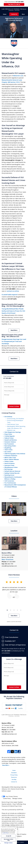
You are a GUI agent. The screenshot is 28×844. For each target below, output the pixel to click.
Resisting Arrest (9, 475)
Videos (14, 496)
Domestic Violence (10, 442)
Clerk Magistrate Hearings (12, 432)
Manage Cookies (17, 798)
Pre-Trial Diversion (10, 483)
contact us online (13, 291)
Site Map (14, 779)
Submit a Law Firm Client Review (14, 621)
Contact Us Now (14, 406)
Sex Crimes (7, 451)
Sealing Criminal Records (11, 473)
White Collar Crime (10, 457)
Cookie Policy (7, 798)
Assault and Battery (10, 440)
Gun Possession (9, 444)
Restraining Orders (10, 446)
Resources (14, 777)
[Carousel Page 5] (20, 610)
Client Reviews (14, 575)
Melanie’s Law (18, 76)
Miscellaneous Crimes (11, 467)
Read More (14, 330)
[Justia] (19, 751)
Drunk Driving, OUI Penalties (15, 418)
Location (14, 530)
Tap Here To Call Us (14, 4)
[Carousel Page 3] (14, 610)
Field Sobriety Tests (13, 424)
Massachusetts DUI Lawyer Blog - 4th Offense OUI (12, 336)
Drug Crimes (8, 434)
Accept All (8, 836)
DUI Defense (8, 416)
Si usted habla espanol (10, 294)
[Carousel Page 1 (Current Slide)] (7, 610)
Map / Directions (7, 559)
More (23, 14)
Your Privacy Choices (12, 796)
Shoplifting (7, 448)
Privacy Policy (14, 775)
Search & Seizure (9, 463)
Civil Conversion (9, 481)
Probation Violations (10, 455)
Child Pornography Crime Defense (14, 453)
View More (14, 521)
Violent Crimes (8, 461)
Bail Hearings (8, 469)
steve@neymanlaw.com (9, 566)
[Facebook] (8, 751)
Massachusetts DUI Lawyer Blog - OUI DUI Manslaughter (13, 305)
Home (4, 14)
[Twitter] (12, 751)
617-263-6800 (11, 562)
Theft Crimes (8, 449)
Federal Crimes (9, 438)
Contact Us (14, 14)
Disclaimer (14, 772)
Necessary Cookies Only (8, 840)
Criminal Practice (8, 413)
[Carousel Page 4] (17, 610)
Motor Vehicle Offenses (11, 459)
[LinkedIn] (15, 751)
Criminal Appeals (9, 436)
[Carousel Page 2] (10, 610)
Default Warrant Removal (12, 471)
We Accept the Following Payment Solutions (14, 697)
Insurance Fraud (9, 465)
